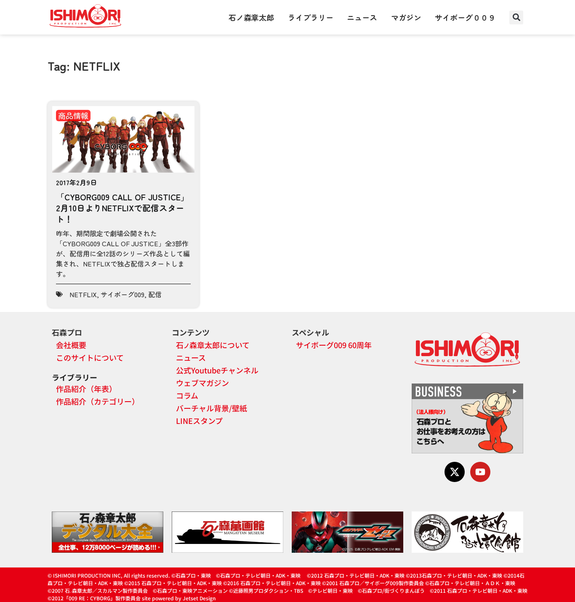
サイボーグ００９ (465, 17)
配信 (155, 294)
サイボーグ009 (122, 294)
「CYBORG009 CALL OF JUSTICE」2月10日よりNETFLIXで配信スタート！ (122, 207)
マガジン (406, 17)
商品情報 (73, 115)
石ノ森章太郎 (251, 17)
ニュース (362, 17)
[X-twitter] (455, 472)
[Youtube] (480, 472)
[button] (516, 17)
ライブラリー (310, 17)
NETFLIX (83, 294)
